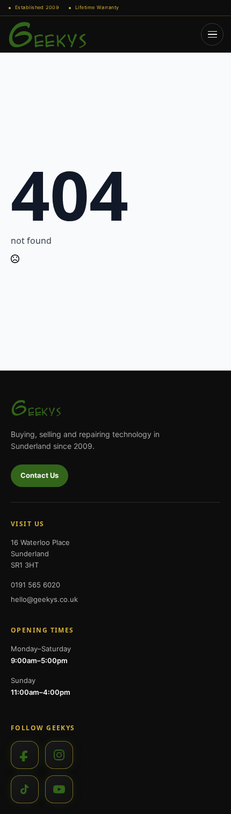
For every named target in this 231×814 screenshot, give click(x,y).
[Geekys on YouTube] (59, 789)
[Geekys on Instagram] (59, 755)
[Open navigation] (212, 34)
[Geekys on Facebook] (25, 755)
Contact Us (39, 475)
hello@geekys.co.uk (44, 599)
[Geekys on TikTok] (25, 789)
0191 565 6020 (35, 584)
